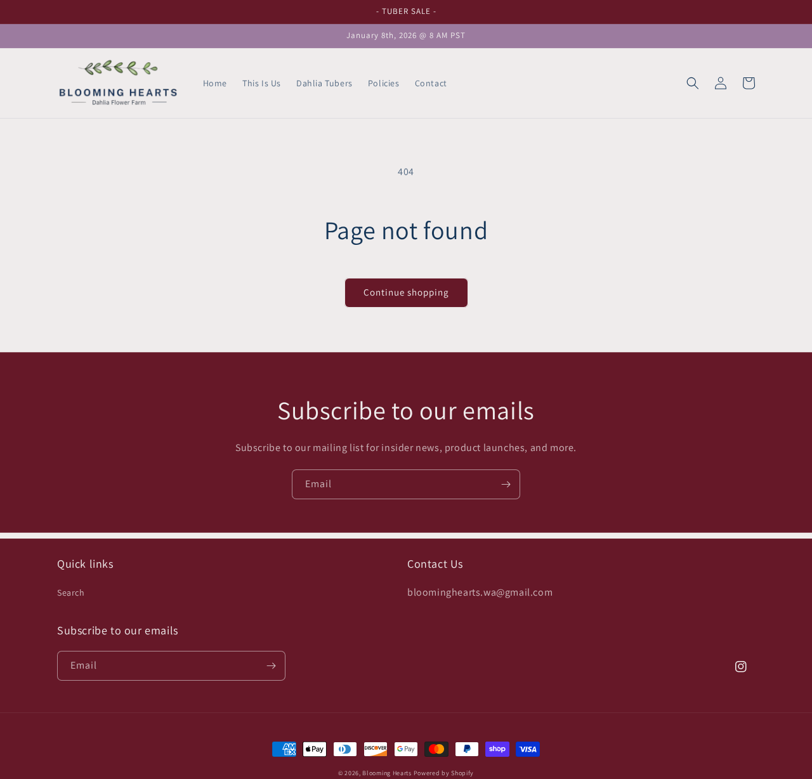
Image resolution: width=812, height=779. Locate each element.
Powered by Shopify (444, 773)
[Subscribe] (506, 484)
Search (71, 592)
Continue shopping (406, 292)
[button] (693, 83)
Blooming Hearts (387, 773)
